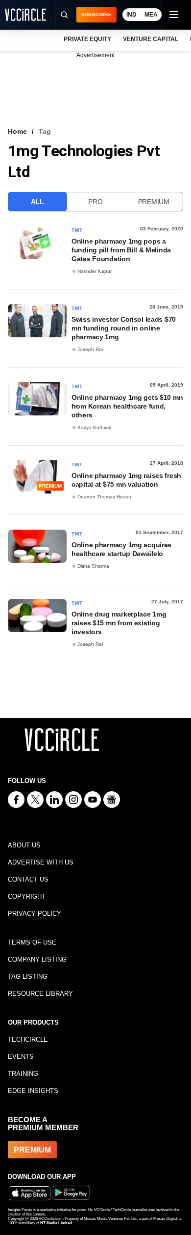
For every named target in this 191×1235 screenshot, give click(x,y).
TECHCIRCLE (28, 1039)
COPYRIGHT (27, 896)
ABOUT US (24, 845)
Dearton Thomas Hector (104, 496)
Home (17, 131)
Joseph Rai (90, 349)
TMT (77, 230)
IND (131, 14)
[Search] (64, 14)
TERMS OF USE (32, 942)
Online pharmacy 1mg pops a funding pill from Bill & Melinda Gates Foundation (121, 250)
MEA (151, 14)
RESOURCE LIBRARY (40, 993)
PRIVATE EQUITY (87, 39)
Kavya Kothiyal (94, 427)
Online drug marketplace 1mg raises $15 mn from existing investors (119, 623)
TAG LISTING (28, 976)
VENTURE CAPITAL (150, 39)
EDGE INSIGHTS (33, 1090)
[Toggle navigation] (173, 14)
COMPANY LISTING (37, 959)
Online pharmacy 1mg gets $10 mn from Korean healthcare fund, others (127, 406)
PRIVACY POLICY (34, 913)
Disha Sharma (93, 566)
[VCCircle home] (25, 14)
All (37, 202)
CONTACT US (28, 879)
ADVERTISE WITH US (40, 862)
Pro (95, 202)
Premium (153, 202)
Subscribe (96, 14)
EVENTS (21, 1056)
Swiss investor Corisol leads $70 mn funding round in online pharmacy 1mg (124, 328)
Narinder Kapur (94, 271)
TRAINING (23, 1073)
